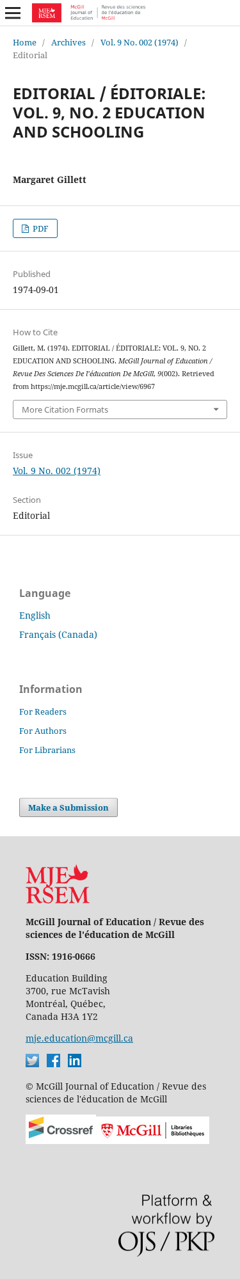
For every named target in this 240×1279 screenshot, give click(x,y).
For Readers (43, 711)
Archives (68, 42)
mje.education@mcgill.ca (79, 1038)
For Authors (43, 730)
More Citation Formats (65, 409)
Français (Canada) (58, 634)
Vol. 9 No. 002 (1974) (139, 42)
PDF (40, 228)
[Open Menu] (13, 13)
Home (24, 42)
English (35, 615)
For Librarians (47, 750)
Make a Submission (68, 807)
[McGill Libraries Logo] (152, 1140)
